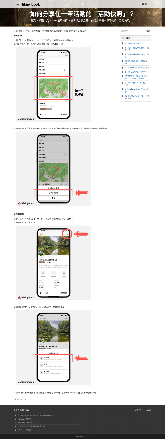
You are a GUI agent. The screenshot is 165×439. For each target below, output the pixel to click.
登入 (146, 4)
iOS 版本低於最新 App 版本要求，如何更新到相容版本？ (36, 415)
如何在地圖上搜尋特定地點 (26, 423)
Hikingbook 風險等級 (25, 430)
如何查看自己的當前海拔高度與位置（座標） (32, 426)
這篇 (80, 128)
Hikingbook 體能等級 (25, 419)
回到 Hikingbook (144, 410)
